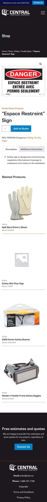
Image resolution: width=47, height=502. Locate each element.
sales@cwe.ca (24, 475)
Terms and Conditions (23, 491)
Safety (16, 51)
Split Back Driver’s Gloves (14, 227)
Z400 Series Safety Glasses (16, 339)
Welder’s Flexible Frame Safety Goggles (21, 395)
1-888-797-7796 (23, 480)
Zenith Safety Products (12, 108)
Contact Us (38, 2)
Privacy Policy (23, 497)
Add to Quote (21, 128)
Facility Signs (26, 51)
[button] (40, 64)
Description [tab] (11, 149)
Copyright (23, 486)
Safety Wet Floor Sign (13, 283)
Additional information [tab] (31, 149)
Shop (10, 51)
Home (4, 51)
